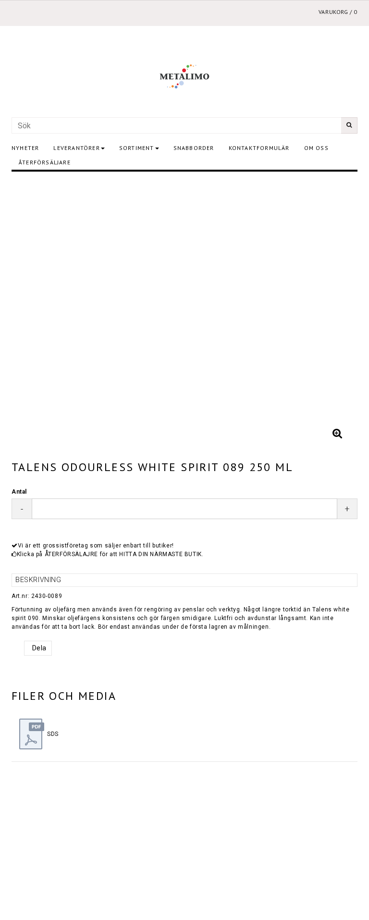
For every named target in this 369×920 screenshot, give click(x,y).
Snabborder (193, 147)
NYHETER (25, 147)
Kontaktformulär (259, 147)
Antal (19, 491)
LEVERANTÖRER (76, 147)
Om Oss (316, 147)
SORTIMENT (136, 147)
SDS (53, 734)
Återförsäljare (45, 162)
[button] (337, 434)
